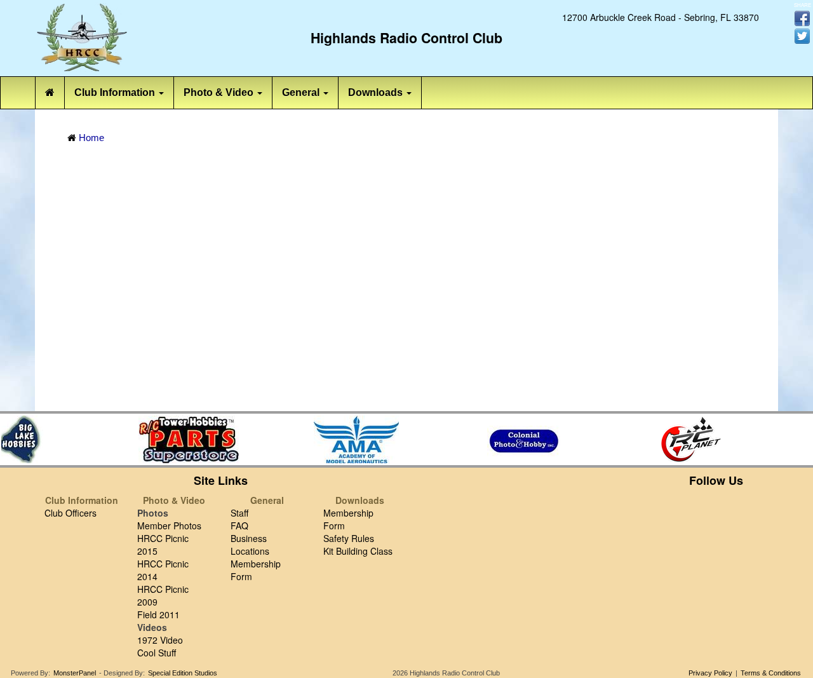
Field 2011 (158, 614)
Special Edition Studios (182, 673)
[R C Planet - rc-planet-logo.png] (689, 439)
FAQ (239, 525)
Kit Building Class (358, 551)
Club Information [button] (116, 92)
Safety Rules (348, 538)
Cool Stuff (156, 652)
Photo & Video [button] (220, 92)
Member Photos (169, 525)
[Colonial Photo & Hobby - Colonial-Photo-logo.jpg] (521, 439)
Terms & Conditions (771, 673)
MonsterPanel (74, 673)
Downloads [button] (376, 92)
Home (91, 138)
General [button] (302, 92)
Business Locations (250, 544)
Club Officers (70, 512)
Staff (239, 512)
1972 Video (160, 640)
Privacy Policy (710, 673)
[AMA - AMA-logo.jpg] (353, 439)
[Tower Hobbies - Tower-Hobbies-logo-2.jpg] (186, 439)
